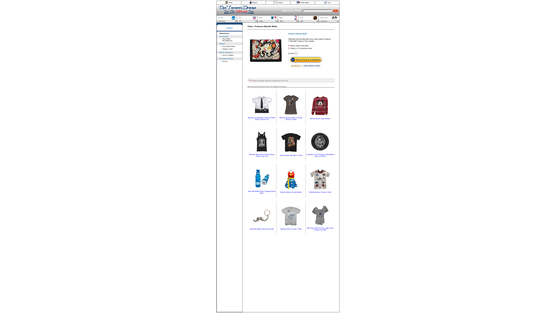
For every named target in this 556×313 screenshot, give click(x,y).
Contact (279, 2)
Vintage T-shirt (227, 49)
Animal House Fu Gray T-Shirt (291, 229)
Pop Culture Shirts (228, 46)
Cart (329, 2)
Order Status (305, 2)
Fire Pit (224, 61)
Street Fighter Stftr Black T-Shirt (291, 155)
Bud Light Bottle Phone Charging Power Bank (262, 192)
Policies (254, 2)
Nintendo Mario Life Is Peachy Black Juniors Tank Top (261, 155)
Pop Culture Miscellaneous (227, 39)
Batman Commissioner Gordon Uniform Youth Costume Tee (262, 118)
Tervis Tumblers (228, 55)
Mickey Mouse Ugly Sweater (320, 118)
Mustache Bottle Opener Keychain (262, 229)
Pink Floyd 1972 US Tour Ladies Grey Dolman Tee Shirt (320, 229)
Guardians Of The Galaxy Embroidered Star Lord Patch (320, 155)
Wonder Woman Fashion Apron (291, 192)
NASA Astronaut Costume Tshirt (320, 192)
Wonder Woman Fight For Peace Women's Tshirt (290, 118)
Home (230, 2)
